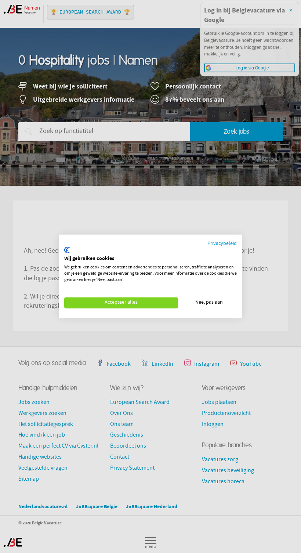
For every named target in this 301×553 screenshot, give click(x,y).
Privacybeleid (222, 244)
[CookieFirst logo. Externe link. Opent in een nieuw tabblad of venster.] (67, 250)
